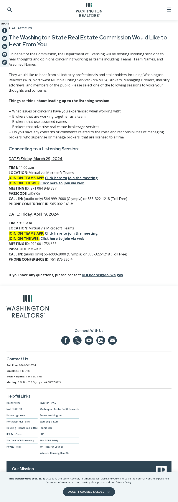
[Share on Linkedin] (4, 46)
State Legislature (49, 421)
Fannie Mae (46, 427)
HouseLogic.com (16, 415)
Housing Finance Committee (22, 427)
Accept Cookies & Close (86, 491)
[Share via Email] (4, 54)
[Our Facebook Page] (65, 340)
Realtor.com (13, 402)
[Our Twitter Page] (77, 340)
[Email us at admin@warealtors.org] (112, 340)
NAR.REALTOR (14, 409)
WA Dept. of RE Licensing (20, 440)
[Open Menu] (168, 9)
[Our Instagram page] (100, 340)
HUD (42, 434)
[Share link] (4, 62)
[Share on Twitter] (4, 38)
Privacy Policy (14, 446)
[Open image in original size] (28, 307)
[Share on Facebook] (4, 30)
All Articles (22, 28)
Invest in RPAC (48, 402)
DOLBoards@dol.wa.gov (102, 275)
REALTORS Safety (49, 440)
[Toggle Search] (9, 10)
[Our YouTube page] (89, 340)
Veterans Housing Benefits (54, 453)
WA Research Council (51, 446)
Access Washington (51, 415)
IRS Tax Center (15, 434)
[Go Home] (89, 9)
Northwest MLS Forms (19, 421)
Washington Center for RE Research (59, 409)
